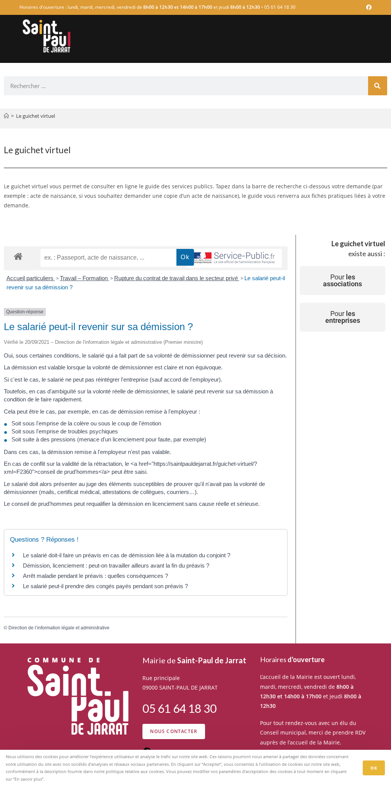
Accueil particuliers (30, 278)
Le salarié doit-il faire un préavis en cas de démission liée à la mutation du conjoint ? (126, 555)
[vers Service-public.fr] (234, 258)
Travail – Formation (84, 278)
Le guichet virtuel (35, 115)
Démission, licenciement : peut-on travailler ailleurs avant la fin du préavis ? (116, 565)
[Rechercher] (377, 85)
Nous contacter (173, 731)
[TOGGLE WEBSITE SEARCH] (368, 67)
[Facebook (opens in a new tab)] (368, 7)
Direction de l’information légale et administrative (59, 627)
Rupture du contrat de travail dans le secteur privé (176, 278)
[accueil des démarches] (18, 256)
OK (373, 768)
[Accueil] (6, 115)
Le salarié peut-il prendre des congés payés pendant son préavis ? (105, 586)
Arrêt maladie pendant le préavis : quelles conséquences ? (95, 576)
